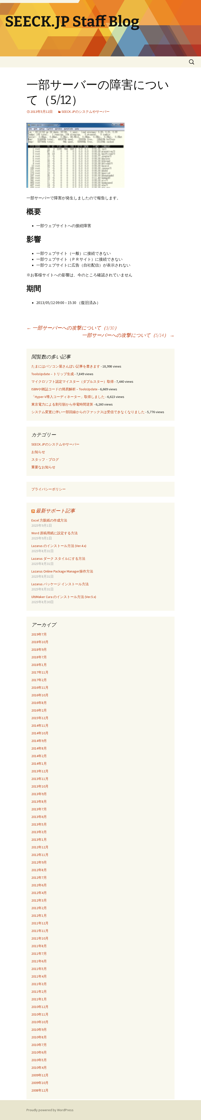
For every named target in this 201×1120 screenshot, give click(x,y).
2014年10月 (40, 733)
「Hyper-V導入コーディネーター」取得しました (68, 397)
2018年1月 (39, 664)
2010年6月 (39, 1052)
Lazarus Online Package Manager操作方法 (62, 571)
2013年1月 (39, 839)
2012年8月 (39, 870)
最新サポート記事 (55, 511)
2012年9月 (39, 862)
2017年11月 (40, 672)
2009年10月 (40, 1083)
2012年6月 (39, 885)
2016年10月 (40, 695)
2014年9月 (39, 740)
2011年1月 (39, 999)
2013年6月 (39, 817)
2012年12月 (40, 847)
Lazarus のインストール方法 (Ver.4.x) (58, 546)
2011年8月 (39, 946)
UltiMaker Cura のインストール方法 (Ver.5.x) (63, 597)
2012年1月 (39, 915)
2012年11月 (40, 855)
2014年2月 (39, 756)
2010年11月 (40, 1014)
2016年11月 (40, 687)
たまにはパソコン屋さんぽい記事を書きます (65, 366)
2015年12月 (40, 718)
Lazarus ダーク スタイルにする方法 (58, 558)
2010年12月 (40, 1007)
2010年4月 (39, 1067)
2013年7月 (39, 809)
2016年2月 (39, 710)
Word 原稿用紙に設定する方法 (54, 533)
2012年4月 (39, 893)
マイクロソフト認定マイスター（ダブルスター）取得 (72, 381)
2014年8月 (39, 748)
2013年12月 (40, 771)
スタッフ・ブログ (45, 459)
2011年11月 (40, 931)
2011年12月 (40, 923)
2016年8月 (39, 702)
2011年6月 (39, 961)
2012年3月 (39, 900)
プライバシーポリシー (48, 489)
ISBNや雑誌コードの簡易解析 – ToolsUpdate (64, 389)
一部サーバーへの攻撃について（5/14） (128, 335)
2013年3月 (39, 832)
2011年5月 (39, 969)
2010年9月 (39, 1029)
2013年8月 (39, 801)
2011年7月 (39, 953)
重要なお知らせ (43, 467)
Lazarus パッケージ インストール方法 (60, 584)
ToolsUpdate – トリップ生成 (52, 374)
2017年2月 (39, 680)
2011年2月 (39, 991)
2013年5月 (39, 824)
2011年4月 (39, 976)
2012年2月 (39, 908)
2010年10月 (40, 1022)
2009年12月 (40, 1075)
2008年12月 (40, 1090)
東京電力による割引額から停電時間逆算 (62, 404)
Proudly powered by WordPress (50, 1110)
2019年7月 (39, 634)
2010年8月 (39, 1037)
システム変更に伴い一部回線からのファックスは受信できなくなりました (88, 412)
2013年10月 (40, 786)
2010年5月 (39, 1060)
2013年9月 (39, 794)
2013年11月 (40, 778)
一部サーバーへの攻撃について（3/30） (72, 328)
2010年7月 (39, 1045)
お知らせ (38, 452)
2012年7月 (39, 877)
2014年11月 (40, 725)
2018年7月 (39, 657)
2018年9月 (39, 649)
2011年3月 (39, 984)
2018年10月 (40, 642)
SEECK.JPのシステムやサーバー (86, 111)
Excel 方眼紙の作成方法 (49, 520)
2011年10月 (40, 938)
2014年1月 (39, 763)
